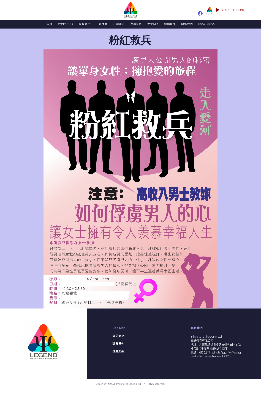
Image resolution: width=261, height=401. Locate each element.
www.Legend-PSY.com (220, 356)
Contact (54, 362)
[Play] (217, 10)
